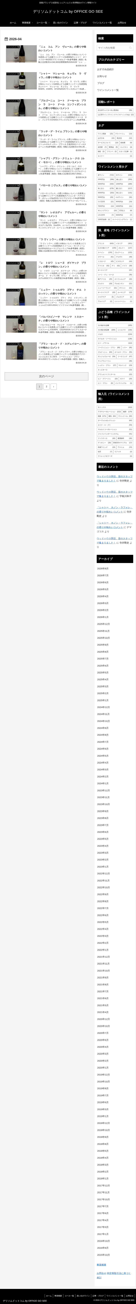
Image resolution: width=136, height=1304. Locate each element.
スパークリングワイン (122, 219)
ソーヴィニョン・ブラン (109, 348)
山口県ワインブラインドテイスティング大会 (116, 115)
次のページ (46, 376)
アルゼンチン (123, 283)
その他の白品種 (115, 325)
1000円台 (124, 184)
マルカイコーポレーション (115, 429)
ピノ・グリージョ (108, 379)
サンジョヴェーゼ (106, 356)
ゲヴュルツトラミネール (115, 374)
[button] (130, 47)
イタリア (124, 243)
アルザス (124, 257)
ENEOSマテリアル (122, 443)
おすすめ (106, 138)
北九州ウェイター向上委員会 (115, 110)
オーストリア (115, 270)
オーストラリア (106, 292)
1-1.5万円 (106, 202)
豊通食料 (125, 438)
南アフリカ (105, 279)
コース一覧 (69, 1296)
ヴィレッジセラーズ (115, 456)
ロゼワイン (124, 197)
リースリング (125, 356)
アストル (125, 447)
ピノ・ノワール (115, 343)
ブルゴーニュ (123, 252)
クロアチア (106, 297)
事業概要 (101, 1265)
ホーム (49, 1296)
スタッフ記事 (125, 151)
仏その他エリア (107, 248)
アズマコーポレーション (109, 412)
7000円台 (106, 206)
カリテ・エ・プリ (115, 425)
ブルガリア (124, 297)
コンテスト (126, 147)
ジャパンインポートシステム (115, 434)
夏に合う (124, 188)
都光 (112, 416)
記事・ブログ (98, 1296)
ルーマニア (125, 292)
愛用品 (113, 147)
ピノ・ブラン (105, 383)
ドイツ (127, 266)
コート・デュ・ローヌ (115, 275)
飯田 (127, 412)
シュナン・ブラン (107, 365)
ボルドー (125, 248)
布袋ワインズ (106, 447)
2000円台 (106, 179)
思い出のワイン (83, 1296)
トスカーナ (106, 261)
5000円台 (105, 197)
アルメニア (105, 301)
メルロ (115, 334)
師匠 (101, 151)
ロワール (106, 257)
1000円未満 (104, 219)
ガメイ (126, 379)
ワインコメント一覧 (115, 1296)
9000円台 (124, 215)
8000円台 (124, 202)
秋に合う (124, 193)
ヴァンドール (125, 416)
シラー (127, 348)
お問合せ (101, 1273)
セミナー (115, 156)
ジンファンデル (123, 383)
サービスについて (108, 143)
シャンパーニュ (123, 301)
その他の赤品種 (106, 330)
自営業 (102, 147)
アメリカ (103, 266)
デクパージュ (123, 134)
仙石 (105, 452)
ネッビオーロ (115, 370)
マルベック (125, 365)
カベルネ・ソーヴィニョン (115, 339)
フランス (106, 243)
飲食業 (126, 143)
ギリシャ (125, 288)
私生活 (124, 138)
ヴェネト (105, 283)
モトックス (115, 407)
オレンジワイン (107, 210)
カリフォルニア (123, 279)
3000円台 (106, 184)
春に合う (124, 179)
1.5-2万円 (106, 215)
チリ (116, 266)
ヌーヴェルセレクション (115, 420)
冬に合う (106, 188)
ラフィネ (123, 452)
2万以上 (125, 210)
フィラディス (106, 438)
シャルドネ (125, 330)
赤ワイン (106, 175)
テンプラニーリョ (115, 361)
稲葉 (102, 416)
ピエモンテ (124, 261)
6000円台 (124, 206)
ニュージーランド (107, 288)
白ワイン (124, 175)
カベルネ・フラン (123, 352)
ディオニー (104, 443)
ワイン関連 (105, 134)
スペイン (105, 252)
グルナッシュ (105, 352)
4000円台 (106, 193)
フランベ (112, 151)
